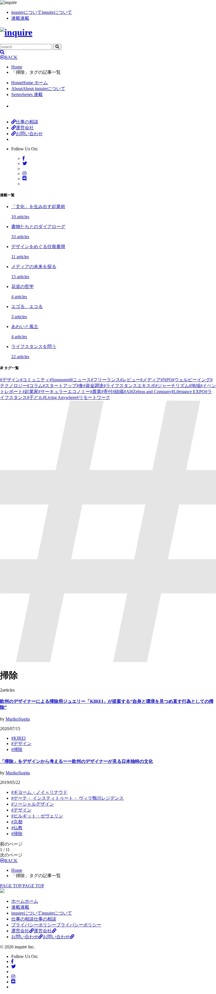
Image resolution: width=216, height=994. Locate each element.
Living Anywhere (59, 397)
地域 (194, 385)
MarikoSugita (18, 719)
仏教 (16, 827)
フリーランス (105, 379)
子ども (35, 397)
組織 (118, 391)
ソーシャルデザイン (32, 804)
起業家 (30, 391)
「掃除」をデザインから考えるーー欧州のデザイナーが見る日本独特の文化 (76, 761)
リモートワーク (93, 397)
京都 (16, 821)
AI (127, 391)
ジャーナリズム (172, 385)
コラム (35, 385)
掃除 (16, 749)
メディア (150, 379)
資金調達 (93, 385)
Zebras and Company (151, 391)
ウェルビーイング (191, 379)
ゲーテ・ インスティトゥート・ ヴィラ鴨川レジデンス (67, 798)
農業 (95, 391)
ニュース (81, 379)
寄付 (106, 391)
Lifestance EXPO (188, 391)
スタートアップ (59, 385)
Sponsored (60, 379)
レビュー (130, 379)
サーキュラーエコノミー (64, 391)
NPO (166, 379)
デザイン (10, 379)
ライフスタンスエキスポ (129, 385)
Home (16, 66)
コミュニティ (35, 379)
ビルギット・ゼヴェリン (37, 816)
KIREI (18, 738)
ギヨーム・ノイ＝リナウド (39, 792)
